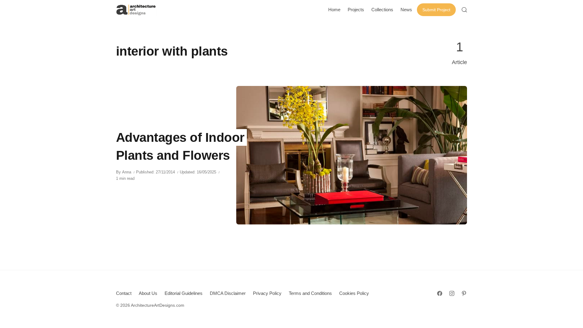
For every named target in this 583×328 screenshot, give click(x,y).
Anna (126, 172)
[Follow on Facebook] (439, 293)
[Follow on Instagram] (451, 293)
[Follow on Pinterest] (464, 293)
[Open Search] (464, 10)
